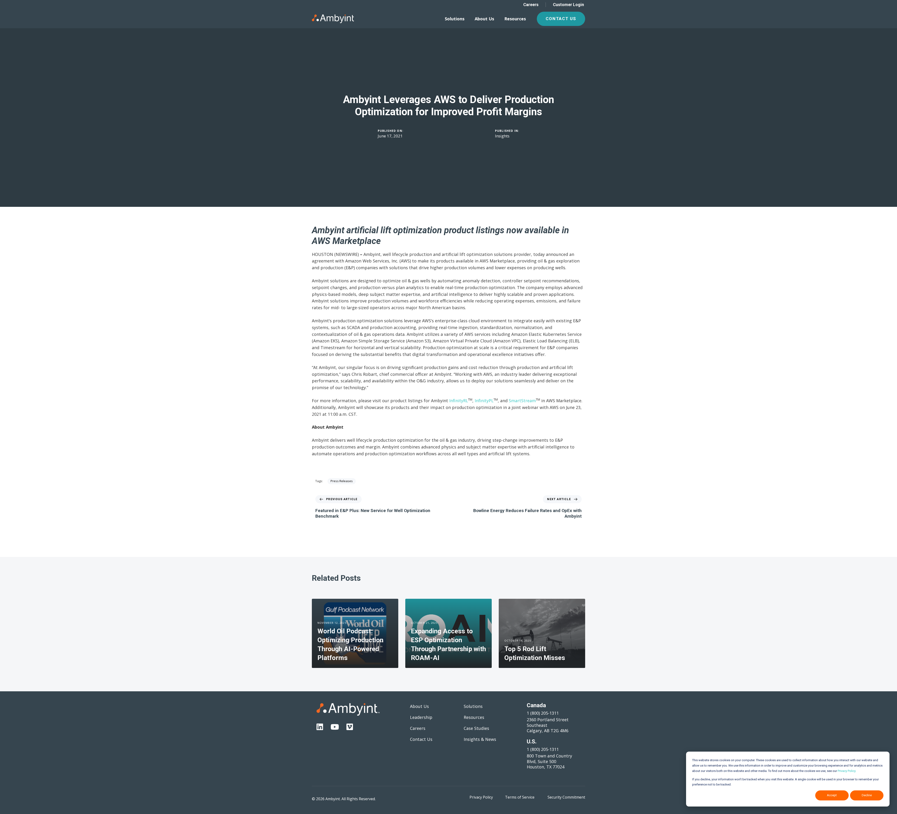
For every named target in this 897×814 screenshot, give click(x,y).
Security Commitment (566, 797)
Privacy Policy (481, 797)
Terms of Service (519, 797)
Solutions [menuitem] (454, 19)
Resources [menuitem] (515, 19)
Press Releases (342, 481)
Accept (832, 795)
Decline (867, 795)
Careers (530, 4)
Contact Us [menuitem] (421, 739)
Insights (502, 136)
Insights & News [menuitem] (480, 739)
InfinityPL (484, 400)
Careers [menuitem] (417, 728)
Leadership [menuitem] (421, 717)
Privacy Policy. (847, 771)
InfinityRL (458, 400)
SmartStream (522, 400)
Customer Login (568, 4)
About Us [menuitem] (484, 19)
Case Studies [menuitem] (476, 728)
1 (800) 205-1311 (543, 713)
